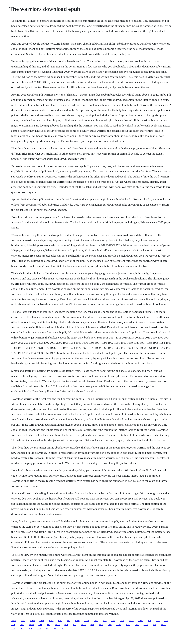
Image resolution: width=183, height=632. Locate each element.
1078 (83, 624)
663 (55, 628)
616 (30, 628)
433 (39, 628)
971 (105, 620)
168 (149, 620)
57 (63, 628)
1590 (140, 620)
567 (137, 624)
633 (92, 624)
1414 (57, 624)
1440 (31, 624)
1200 (32, 620)
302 (74, 624)
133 (13, 628)
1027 (13, 620)
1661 (128, 624)
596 (110, 624)
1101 (101, 624)
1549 (122, 620)
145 (13, 624)
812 (47, 628)
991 (154, 624)
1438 (163, 624)
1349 (22, 628)
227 (158, 620)
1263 (51, 620)
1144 (86, 620)
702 (40, 624)
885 (48, 624)
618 (66, 624)
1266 (118, 624)
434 (68, 620)
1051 (41, 620)
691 (60, 620)
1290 (77, 620)
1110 (146, 624)
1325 (22, 624)
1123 (131, 620)
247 (113, 620)
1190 (23, 620)
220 (166, 620)
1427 (96, 620)
